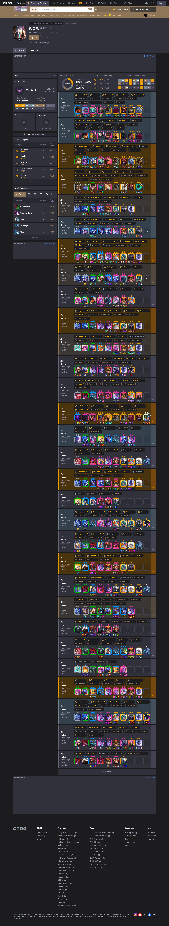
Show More (34, 182)
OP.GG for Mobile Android (100, 833)
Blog (39, 839)
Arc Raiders (63, 864)
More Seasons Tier (72, 24)
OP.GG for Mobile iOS (98, 836)
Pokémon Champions (67, 842)
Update (34, 38)
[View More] (138, 3)
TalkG (60, 896)
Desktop (61, 886)
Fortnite (61, 874)
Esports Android (96, 864)
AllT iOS (93, 842)
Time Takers (63, 883)
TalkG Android (96, 858)
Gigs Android (95, 852)
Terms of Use (130, 836)
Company (41, 836)
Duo (59, 893)
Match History (35, 50)
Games (61, 890)
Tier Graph (46, 38)
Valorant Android (97, 845)
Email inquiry (130, 842)
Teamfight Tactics (38, 3)
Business (151, 833)
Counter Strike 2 (65, 871)
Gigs (60, 902)
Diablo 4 (61, 877)
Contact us (129, 845)
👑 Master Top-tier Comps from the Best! (113, 9)
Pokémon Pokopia (65, 858)
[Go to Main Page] (7, 3)
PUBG (60, 848)
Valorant (61, 845)
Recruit (151, 839)
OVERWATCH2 (64, 855)
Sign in (161, 3)
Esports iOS (95, 867)
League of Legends (66, 833)
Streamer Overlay (65, 905)
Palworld (61, 839)
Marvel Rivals (63, 861)
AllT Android (95, 839)
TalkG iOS (94, 861)
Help (126, 839)
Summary (19, 50)
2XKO (60, 880)
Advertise (152, 836)
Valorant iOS (95, 848)
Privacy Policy (131, 833)
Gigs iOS (93, 855)
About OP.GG (42, 833)
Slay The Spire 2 (65, 867)
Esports (61, 899)
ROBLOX (61, 852)
